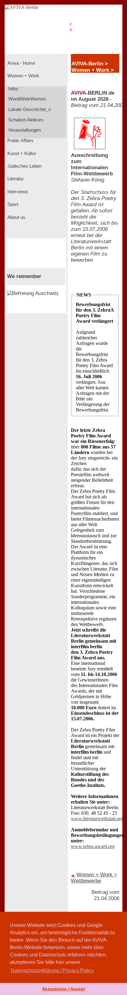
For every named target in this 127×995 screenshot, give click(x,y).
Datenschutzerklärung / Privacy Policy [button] (52, 970)
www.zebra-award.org (93, 846)
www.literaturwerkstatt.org (97, 818)
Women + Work (22, 75)
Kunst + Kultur (21, 153)
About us (15, 217)
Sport (12, 204)
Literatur (15, 178)
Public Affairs (20, 140)
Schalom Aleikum (25, 119)
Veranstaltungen (24, 130)
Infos (12, 88)
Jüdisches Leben (24, 166)
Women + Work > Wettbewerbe (94, 878)
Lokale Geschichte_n (29, 109)
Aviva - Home (20, 63)
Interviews (17, 191)
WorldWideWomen (26, 98)
